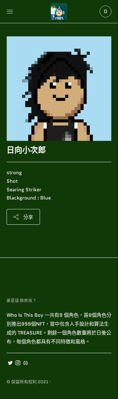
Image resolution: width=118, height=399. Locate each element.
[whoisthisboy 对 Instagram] (17, 363)
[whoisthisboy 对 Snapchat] (25, 363)
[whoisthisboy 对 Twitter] (10, 363)
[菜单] (10, 11)
